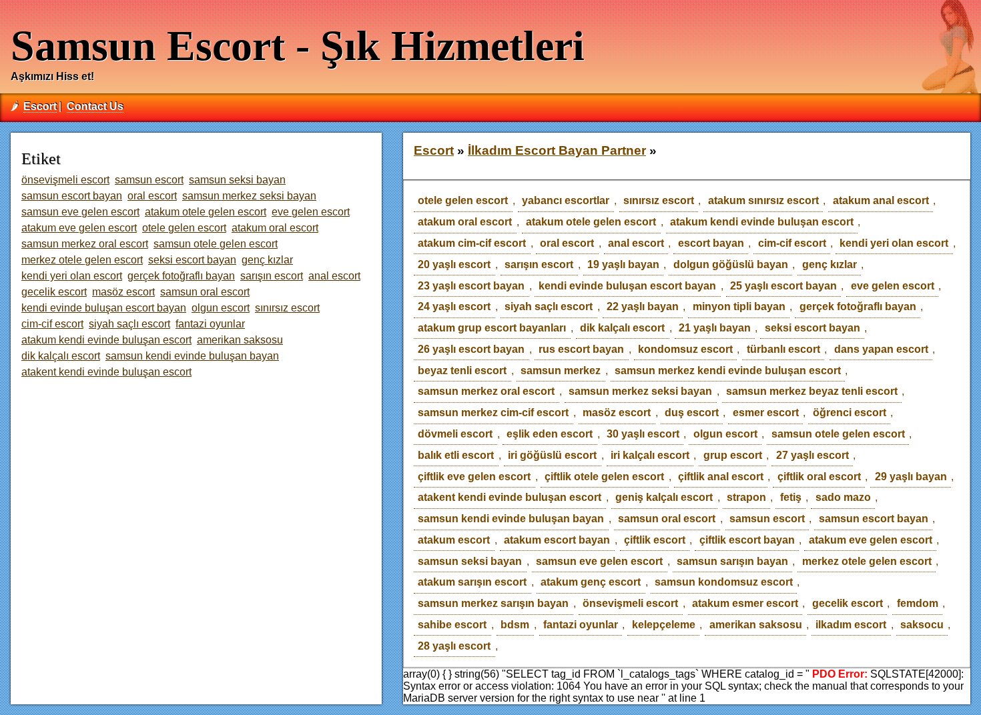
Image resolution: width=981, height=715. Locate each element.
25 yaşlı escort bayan (783, 285)
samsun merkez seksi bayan (640, 391)
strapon (746, 497)
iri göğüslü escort (552, 455)
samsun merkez (561, 370)
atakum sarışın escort (472, 582)
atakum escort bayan (557, 540)
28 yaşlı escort (454, 646)
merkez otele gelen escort (867, 561)
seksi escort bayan (812, 327)
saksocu (922, 624)
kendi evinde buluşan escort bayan (627, 285)
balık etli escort (456, 455)
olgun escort (725, 434)
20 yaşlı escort (454, 264)
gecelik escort (847, 603)
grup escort (732, 455)
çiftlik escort (654, 540)
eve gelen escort (892, 285)
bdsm (515, 624)
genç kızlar (829, 264)
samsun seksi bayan (470, 561)
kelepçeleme (663, 624)
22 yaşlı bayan (643, 306)
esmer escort (766, 412)
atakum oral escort (465, 221)
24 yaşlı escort (454, 306)
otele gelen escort (463, 200)
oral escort (567, 243)
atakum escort (454, 540)
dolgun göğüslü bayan (730, 264)
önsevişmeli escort (630, 603)
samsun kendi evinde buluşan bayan (511, 518)
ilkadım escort (850, 624)
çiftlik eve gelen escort (474, 476)
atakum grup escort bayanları (492, 327)
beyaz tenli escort (462, 370)
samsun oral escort (666, 518)
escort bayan (711, 243)
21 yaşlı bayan (715, 327)
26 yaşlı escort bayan (471, 349)
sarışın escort (539, 264)
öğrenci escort (849, 412)
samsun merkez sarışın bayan (493, 603)
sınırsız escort (658, 200)
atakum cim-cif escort (472, 243)
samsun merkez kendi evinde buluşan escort (728, 370)
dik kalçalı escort (622, 327)
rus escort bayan (581, 349)
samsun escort (767, 518)
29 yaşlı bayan (911, 476)
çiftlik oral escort (819, 476)
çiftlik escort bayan (747, 540)
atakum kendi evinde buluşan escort (762, 221)
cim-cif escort (792, 243)
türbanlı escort (783, 349)
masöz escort (617, 412)
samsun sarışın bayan (732, 561)
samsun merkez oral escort (486, 391)
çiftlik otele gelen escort (604, 476)
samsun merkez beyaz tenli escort (812, 391)
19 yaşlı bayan (623, 264)
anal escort (636, 243)
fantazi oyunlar (580, 624)
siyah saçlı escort (549, 306)
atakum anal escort (881, 200)
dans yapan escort (881, 349)
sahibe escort (452, 624)
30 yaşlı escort (643, 434)
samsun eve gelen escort (599, 561)
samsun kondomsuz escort (724, 582)
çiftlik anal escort (720, 476)
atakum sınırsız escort (763, 200)
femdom (917, 603)
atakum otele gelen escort (591, 221)
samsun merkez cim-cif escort (493, 412)
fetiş (790, 497)
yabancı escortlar (565, 200)
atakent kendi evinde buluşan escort (509, 497)
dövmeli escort (455, 434)
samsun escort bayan (873, 518)
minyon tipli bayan (739, 306)
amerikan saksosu (755, 624)
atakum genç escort (591, 582)
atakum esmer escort (745, 603)
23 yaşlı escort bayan (471, 285)
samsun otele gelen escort (838, 434)
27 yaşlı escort (812, 455)
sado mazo (843, 497)
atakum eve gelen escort (870, 540)
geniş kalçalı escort (664, 497)
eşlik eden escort (550, 434)
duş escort (692, 412)
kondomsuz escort (685, 349)
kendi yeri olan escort (894, 243)
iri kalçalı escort (650, 455)
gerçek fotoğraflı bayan (857, 306)
